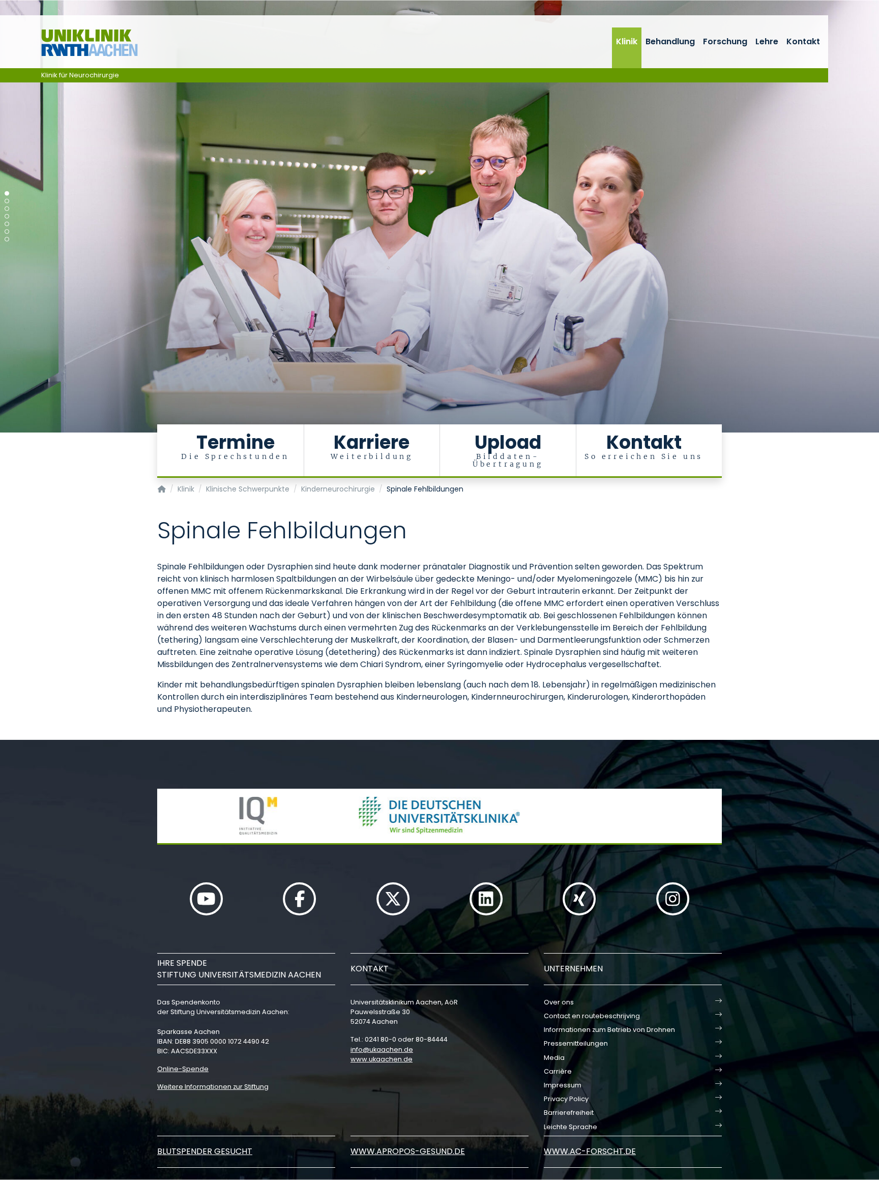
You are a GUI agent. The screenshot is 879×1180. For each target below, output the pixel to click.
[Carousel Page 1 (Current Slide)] (7, 193)
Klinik (626, 41)
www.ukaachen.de (381, 1059)
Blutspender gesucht (204, 1151)
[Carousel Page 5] (7, 224)
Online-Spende (183, 1068)
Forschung (725, 41)
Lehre (766, 41)
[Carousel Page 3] (7, 209)
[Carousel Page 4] (7, 216)
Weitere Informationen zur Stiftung (213, 1086)
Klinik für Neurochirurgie (80, 75)
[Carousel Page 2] (7, 201)
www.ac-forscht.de (590, 1151)
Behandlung (670, 41)
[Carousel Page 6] (7, 231)
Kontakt (803, 41)
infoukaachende (381, 1049)
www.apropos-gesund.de (407, 1151)
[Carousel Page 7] (7, 239)
